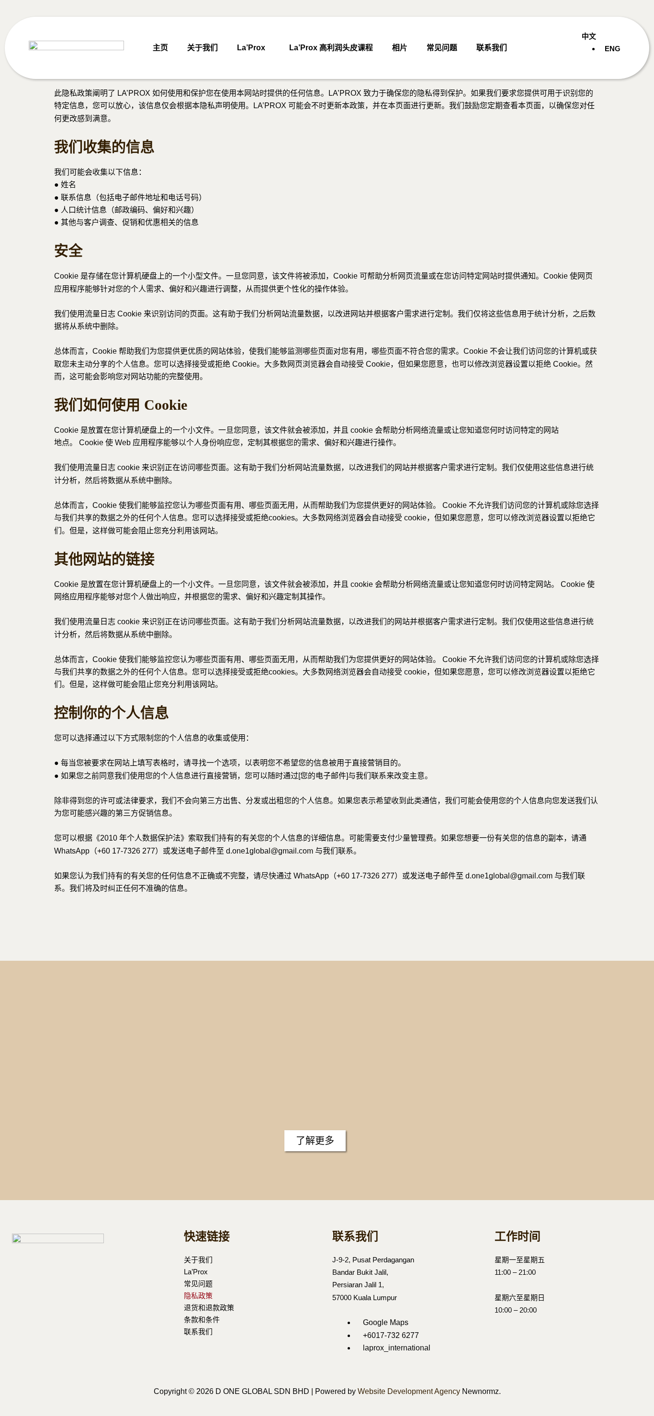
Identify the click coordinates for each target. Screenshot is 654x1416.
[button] (253, 48)
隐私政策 (198, 1296)
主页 (160, 48)
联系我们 (491, 48)
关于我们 (202, 48)
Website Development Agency (409, 1391)
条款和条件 (202, 1319)
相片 (399, 48)
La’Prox (251, 48)
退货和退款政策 (209, 1308)
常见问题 (442, 48)
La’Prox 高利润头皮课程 (331, 48)
